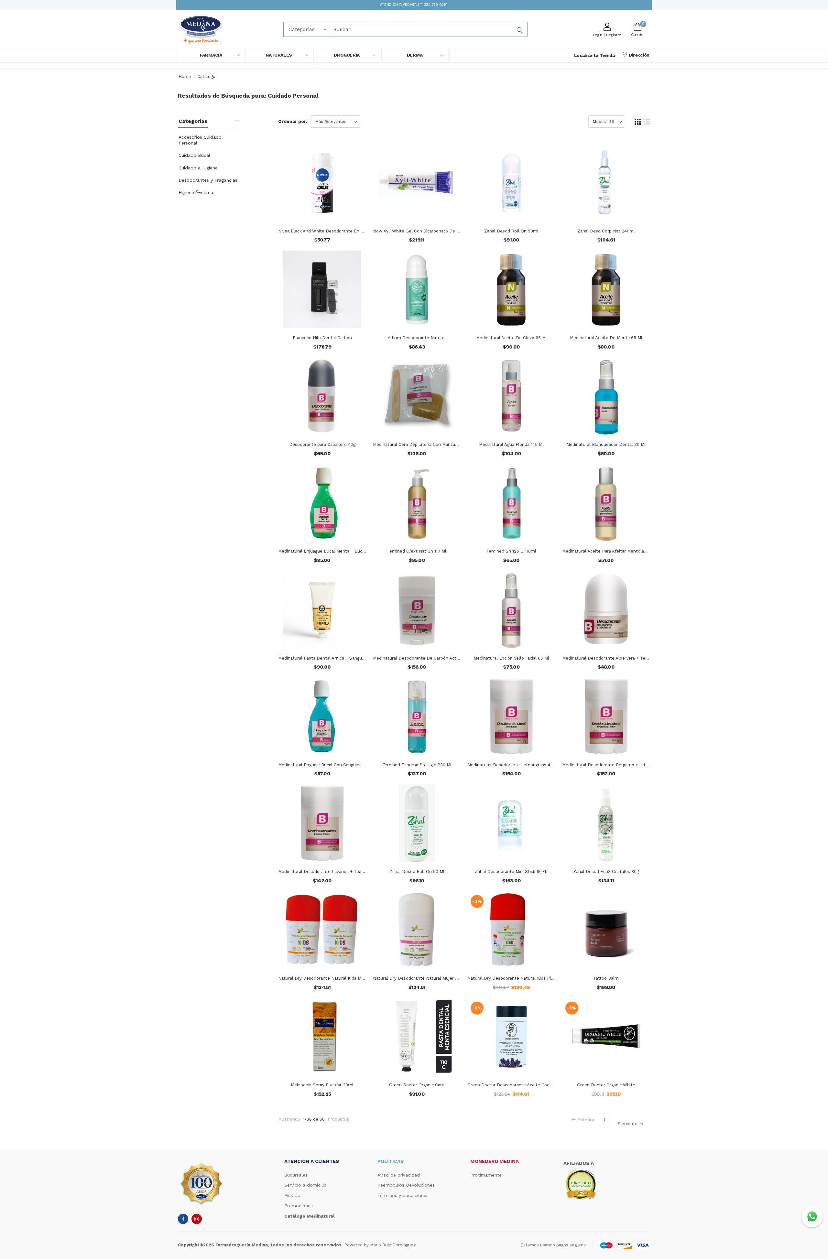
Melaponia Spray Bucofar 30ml (322, 1084)
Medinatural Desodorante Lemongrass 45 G (512, 764)
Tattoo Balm (606, 978)
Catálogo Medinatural (309, 1216)
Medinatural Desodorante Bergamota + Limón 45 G (615, 764)
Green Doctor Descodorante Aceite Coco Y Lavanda (520, 1084)
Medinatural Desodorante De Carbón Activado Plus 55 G (430, 658)
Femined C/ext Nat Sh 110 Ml (416, 551)
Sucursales (296, 1175)
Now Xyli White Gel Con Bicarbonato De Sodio (420, 231)
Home (185, 76)
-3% (477, 901)
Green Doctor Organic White (606, 1084)
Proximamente (486, 1175)
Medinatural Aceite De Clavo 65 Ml (511, 337)
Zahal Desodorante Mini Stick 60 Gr (511, 871)
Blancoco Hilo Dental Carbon (322, 337)
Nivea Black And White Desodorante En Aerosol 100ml (334, 231)
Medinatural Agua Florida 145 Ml (511, 444)
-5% (477, 1008)
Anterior (585, 1119)
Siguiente (627, 1123)
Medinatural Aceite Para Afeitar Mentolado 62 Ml (612, 551)
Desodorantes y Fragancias (208, 180)
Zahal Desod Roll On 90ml (511, 231)
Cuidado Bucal (194, 155)
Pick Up (292, 1195)
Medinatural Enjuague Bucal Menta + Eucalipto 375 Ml (333, 551)
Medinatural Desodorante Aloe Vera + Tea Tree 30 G (615, 658)
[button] (212, 55)
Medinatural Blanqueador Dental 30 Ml (606, 444)
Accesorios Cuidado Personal (200, 140)
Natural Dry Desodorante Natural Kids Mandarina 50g (332, 978)
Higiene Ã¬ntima (196, 192)
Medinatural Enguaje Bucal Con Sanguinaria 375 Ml (329, 764)
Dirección (639, 55)
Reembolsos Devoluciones (406, 1185)
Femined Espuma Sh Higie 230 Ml (417, 764)
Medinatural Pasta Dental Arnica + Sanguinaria (325, 658)
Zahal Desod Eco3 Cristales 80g (606, 871)
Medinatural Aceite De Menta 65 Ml (606, 337)
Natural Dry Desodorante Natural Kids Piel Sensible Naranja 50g (533, 978)
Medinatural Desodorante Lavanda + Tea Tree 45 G (330, 871)
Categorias (193, 121)
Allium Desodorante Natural (417, 337)
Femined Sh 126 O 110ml (511, 551)
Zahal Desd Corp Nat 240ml (606, 231)
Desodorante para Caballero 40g (322, 444)
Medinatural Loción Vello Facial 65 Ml (511, 658)
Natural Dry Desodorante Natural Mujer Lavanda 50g (427, 978)
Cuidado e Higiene (198, 167)
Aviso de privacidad (398, 1175)
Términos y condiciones (403, 1195)
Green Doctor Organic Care (416, 1084)
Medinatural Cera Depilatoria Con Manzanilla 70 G (423, 444)
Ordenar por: (292, 121)
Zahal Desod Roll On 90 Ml (416, 871)
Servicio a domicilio (305, 1185)
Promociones (298, 1205)
